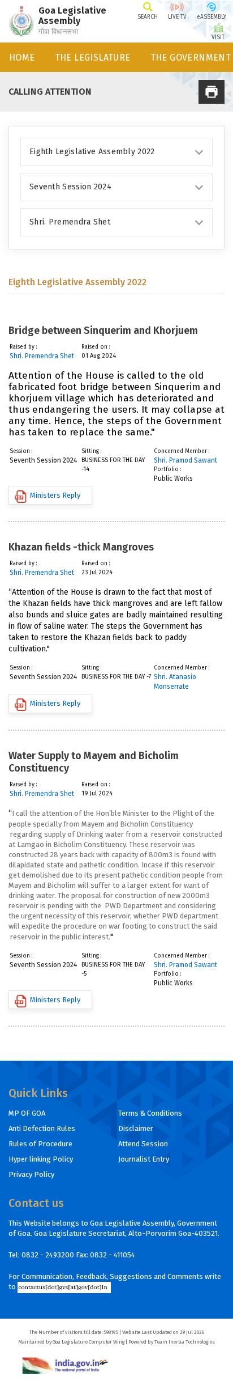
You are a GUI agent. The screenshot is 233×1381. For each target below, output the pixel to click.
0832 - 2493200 (47, 1255)
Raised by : (23, 347)
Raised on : (95, 347)
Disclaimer (135, 1128)
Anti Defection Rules (41, 1128)
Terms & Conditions (150, 1113)
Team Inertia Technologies (184, 1342)
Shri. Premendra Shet (42, 356)
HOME (22, 57)
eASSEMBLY (211, 17)
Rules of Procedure (40, 1143)
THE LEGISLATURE (93, 57)
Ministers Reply (55, 495)
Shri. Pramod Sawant (185, 460)
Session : (21, 451)
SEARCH (147, 17)
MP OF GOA (26, 1113)
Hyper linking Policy (40, 1159)
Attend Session (143, 1143)
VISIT (218, 37)
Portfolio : (168, 469)
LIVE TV (177, 17)
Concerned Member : (182, 451)
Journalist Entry (143, 1159)
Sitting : (91, 451)
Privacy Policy (31, 1174)
